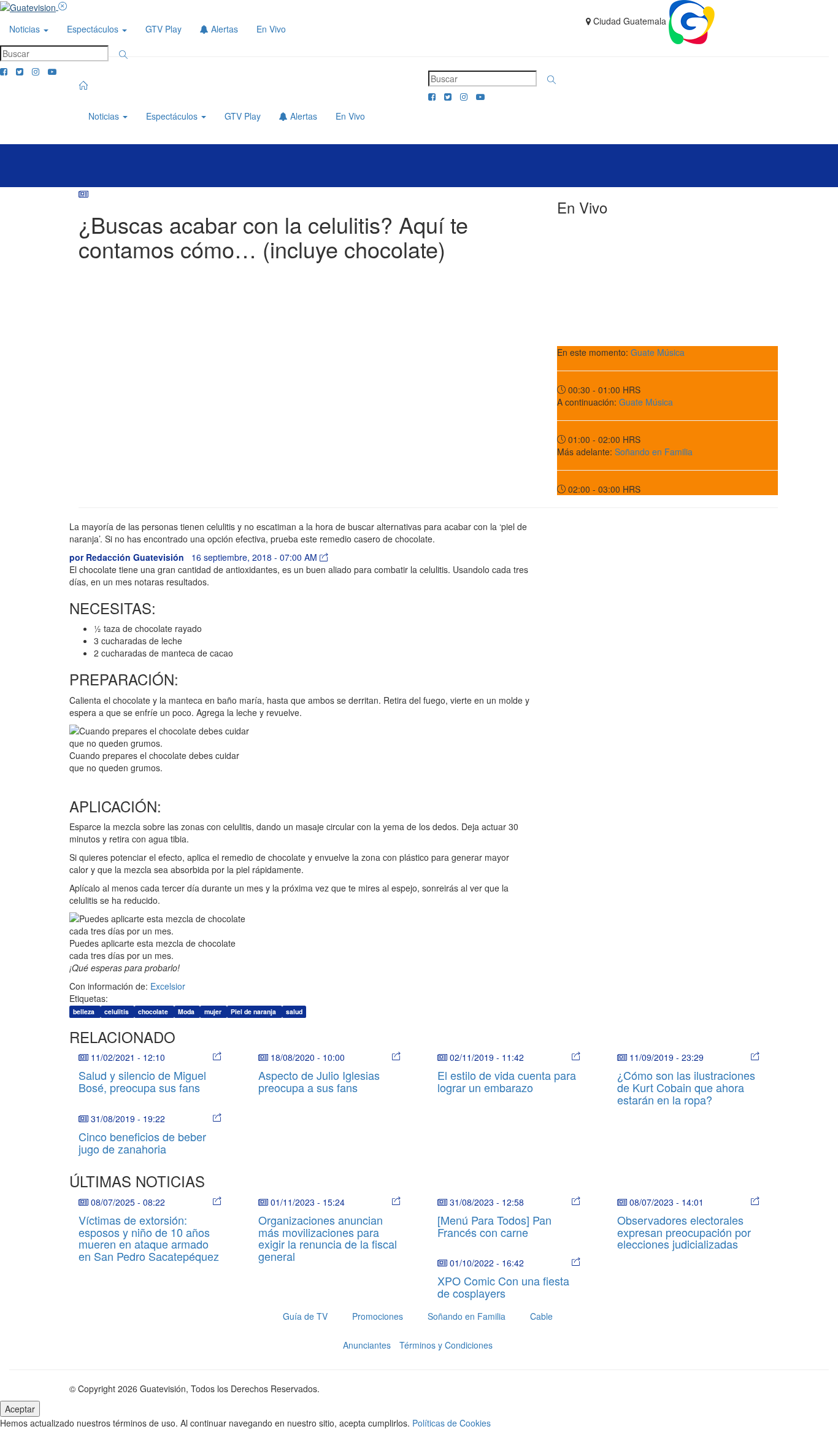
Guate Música (658, 352)
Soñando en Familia (654, 451)
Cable (541, 1316)
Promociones (377, 1316)
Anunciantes (367, 1345)
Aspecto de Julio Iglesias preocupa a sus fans (319, 1081)
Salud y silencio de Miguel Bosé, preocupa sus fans (142, 1081)
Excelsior (167, 986)
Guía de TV (305, 1316)
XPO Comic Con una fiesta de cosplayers (503, 1287)
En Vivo (271, 29)
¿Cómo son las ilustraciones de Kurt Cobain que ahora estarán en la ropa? (686, 1087)
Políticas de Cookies (451, 1423)
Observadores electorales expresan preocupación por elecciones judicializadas (684, 1232)
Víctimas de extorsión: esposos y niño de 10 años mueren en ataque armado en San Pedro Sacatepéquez (149, 1238)
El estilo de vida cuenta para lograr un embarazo (506, 1081)
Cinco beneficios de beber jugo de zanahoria (142, 1142)
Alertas (223, 29)
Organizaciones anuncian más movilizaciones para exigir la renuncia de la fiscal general (327, 1238)
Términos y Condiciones (446, 1345)
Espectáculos (94, 29)
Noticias (25, 29)
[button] (123, 54)
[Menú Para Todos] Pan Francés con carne (494, 1226)
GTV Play (163, 29)
